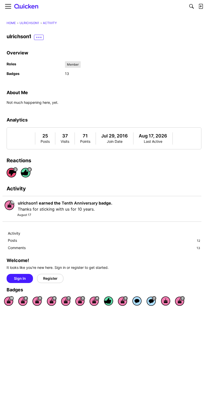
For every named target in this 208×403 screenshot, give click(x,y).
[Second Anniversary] (180, 301)
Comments (104, 248)
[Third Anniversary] (123, 301)
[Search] (191, 6)
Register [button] (50, 278)
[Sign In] (200, 6)
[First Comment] (137, 301)
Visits (65, 141)
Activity (14, 233)
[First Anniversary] (165, 301)
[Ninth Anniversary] (37, 301)
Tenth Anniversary (80, 203)
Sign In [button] (20, 278)
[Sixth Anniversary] (52, 301)
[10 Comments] (151, 301)
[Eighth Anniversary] (23, 301)
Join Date (115, 141)
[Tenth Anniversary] (9, 301)
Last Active (153, 141)
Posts (45, 141)
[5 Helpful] (108, 301)
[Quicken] (26, 6)
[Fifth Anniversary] (80, 301)
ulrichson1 (28, 203)
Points (85, 141)
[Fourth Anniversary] (94, 301)
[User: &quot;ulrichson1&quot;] (10, 205)
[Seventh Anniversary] (66, 301)
